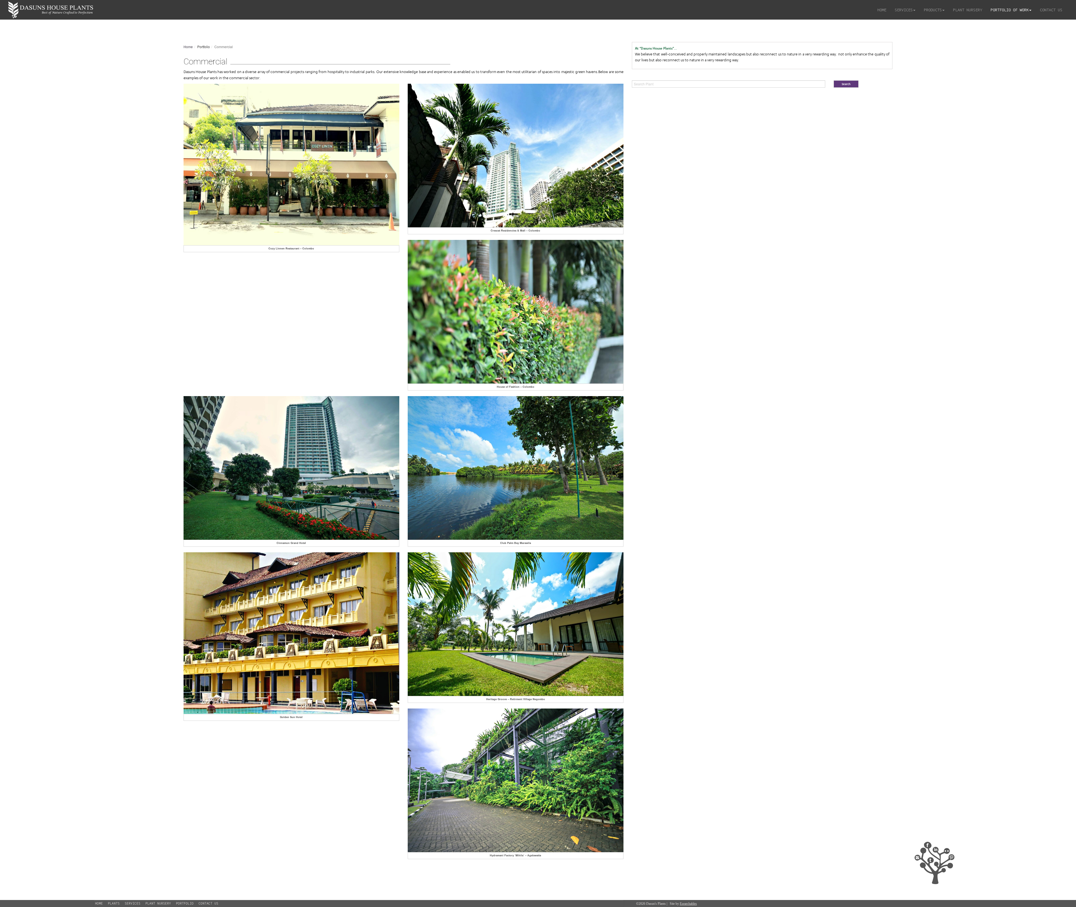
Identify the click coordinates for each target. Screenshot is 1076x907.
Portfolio (185, 903)
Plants (114, 903)
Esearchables (688, 904)
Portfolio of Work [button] (1010, 9)
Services (132, 903)
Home (881, 9)
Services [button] (904, 9)
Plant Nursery (967, 9)
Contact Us (1051, 9)
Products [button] (933, 9)
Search (846, 84)
